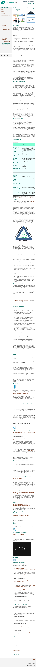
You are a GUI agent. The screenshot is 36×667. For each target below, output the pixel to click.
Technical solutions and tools (5, 46)
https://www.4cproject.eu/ (17, 439)
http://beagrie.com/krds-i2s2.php (26, 639)
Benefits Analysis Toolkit (30, 216)
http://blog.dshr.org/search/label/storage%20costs (21, 504)
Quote (34, 648)
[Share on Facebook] (1, 55)
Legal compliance (4, 33)
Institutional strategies (4, 20)
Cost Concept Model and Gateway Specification (21, 300)
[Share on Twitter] (4, 55)
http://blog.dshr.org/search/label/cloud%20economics (21, 505)
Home (2, 9)
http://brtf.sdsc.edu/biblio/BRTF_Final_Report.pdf (20, 393)
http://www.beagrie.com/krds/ (17, 478)
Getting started (3, 17)
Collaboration (4, 25)
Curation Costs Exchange (31, 450)
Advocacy (3, 27)
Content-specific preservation (5, 49)
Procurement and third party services (6, 30)
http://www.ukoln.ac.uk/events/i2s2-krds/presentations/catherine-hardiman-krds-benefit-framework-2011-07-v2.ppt (24, 569)
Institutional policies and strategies (6, 23)
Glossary (2, 51)
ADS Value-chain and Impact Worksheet (24, 575)
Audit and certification (5, 32)
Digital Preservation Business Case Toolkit (26, 197)
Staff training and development (5, 39)
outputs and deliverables (22, 444)
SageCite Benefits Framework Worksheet (25, 594)
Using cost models (17, 297)
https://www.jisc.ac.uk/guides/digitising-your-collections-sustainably (24, 432)
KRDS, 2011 (14, 218)
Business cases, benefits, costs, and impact (6, 44)
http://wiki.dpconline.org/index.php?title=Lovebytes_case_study (24, 632)
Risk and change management (4, 36)
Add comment (16, 654)
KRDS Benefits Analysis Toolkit (17, 486)
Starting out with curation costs (19, 295)
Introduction (3, 13)
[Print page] (7, 55)
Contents (2, 11)
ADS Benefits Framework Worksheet (29, 574)
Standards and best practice (6, 41)
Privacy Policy (33, 659)
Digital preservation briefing (5, 15)
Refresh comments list (16, 650)
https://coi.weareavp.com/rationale (18, 534)
